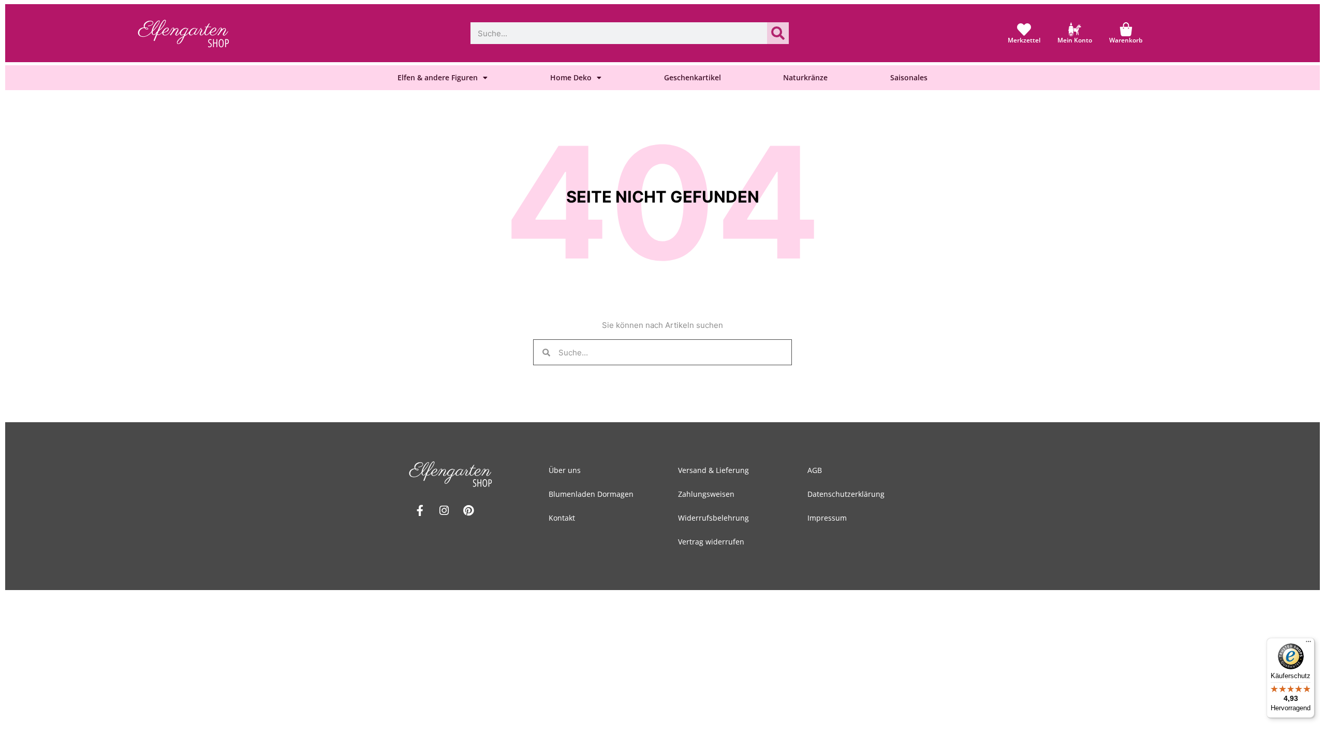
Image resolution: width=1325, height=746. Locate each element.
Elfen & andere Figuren (438, 77)
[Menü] (1308, 644)
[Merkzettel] (1024, 29)
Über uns (565, 470)
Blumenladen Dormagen (591, 494)
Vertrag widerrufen (711, 542)
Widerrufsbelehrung (713, 518)
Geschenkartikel (692, 77)
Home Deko (571, 77)
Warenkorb (1125, 40)
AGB (814, 470)
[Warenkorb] (1126, 29)
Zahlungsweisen (706, 494)
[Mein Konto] (1075, 29)
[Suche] (778, 33)
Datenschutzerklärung (846, 494)
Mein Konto (1074, 40)
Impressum (827, 518)
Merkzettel (1024, 40)
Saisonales (909, 77)
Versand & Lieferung (713, 470)
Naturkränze (805, 77)
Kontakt (562, 518)
